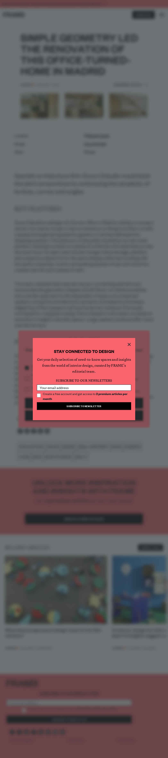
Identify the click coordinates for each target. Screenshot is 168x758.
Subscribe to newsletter (84, 406)
